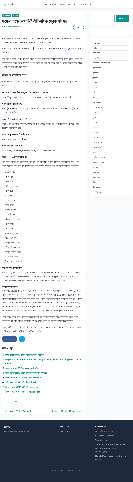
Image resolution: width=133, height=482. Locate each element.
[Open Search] (126, 4)
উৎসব (94, 93)
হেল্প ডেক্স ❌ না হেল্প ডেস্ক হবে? (105, 431)
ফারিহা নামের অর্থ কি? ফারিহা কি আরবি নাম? (20, 382)
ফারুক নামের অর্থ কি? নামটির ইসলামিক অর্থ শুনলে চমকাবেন (26, 373)
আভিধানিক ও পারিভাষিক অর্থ (101, 63)
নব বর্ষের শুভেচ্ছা (97, 107)
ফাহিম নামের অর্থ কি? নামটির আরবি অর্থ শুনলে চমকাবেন (24, 355)
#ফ (16, 402)
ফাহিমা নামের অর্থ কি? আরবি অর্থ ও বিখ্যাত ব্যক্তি (22, 391)
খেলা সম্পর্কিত (97, 102)
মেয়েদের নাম (72, 4)
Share (79, 27)
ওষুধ (94, 97)
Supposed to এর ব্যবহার (104, 436)
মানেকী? (61, 470)
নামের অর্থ (62, 4)
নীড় (45, 4)
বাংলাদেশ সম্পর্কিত (98, 142)
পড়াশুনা (95, 122)
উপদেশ (92, 4)
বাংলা (94, 127)
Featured (96, 43)
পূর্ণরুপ (94, 117)
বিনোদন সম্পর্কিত (97, 147)
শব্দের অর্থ (95, 167)
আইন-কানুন (96, 53)
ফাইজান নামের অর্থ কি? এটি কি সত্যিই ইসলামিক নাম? (24, 377)
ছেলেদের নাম (83, 4)
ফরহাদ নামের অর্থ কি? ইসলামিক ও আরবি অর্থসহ (22, 368)
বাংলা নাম (95, 137)
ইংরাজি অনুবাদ (97, 68)
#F (10, 402)
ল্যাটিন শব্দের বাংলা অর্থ (99, 162)
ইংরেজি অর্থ (96, 73)
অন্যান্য (95, 48)
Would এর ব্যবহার (101, 440)
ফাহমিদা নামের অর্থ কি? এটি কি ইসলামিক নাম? (21, 387)
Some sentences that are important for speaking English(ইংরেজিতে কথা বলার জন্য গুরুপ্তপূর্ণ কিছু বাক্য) (111, 448)
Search (122, 18)
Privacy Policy (64, 431)
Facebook (10, 339)
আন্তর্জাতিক (96, 58)
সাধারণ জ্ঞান (96, 172)
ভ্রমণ (94, 152)
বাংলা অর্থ (53, 4)
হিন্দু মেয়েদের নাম (97, 187)
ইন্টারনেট (95, 78)
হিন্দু (94, 182)
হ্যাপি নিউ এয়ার (97, 192)
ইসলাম (95, 83)
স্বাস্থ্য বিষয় (96, 177)
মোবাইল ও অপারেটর (99, 157)
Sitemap (73, 474)
